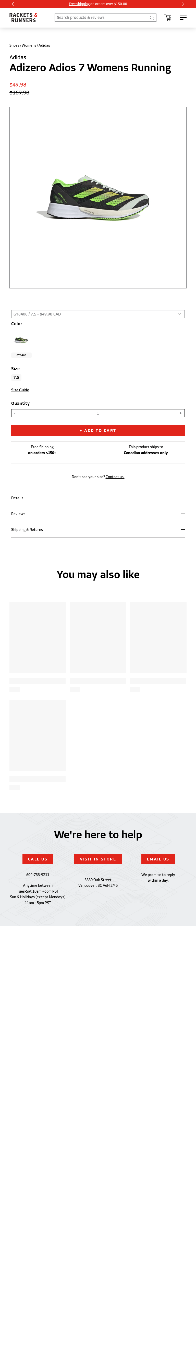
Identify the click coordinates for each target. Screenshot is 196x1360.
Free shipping (79, 4)
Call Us (38, 859)
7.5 (16, 377)
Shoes (14, 45)
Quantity (20, 403)
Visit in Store (98, 859)
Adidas (44, 45)
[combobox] (105, 18)
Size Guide (20, 390)
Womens (29, 45)
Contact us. (115, 476)
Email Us (158, 859)
